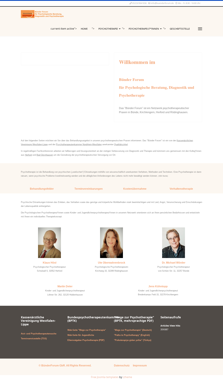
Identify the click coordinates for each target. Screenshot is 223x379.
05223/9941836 (139, 3)
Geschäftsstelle (180, 28)
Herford (28, 155)
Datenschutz (122, 365)
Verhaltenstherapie (181, 188)
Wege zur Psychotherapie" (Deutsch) (133, 330)
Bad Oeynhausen (45, 155)
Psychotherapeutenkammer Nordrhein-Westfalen (79, 144)
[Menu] (200, 28)
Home (84, 28)
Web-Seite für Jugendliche (80, 335)
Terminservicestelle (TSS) (34, 338)
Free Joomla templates (105, 377)
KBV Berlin (163, 176)
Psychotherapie (108, 28)
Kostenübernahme (134, 188)
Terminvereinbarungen (88, 188)
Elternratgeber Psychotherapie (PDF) (85, 340)
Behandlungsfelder (42, 188)
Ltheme (127, 377)
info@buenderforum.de (162, 3)
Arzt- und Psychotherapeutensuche (38, 333)
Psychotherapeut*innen (144, 28)
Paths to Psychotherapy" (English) (132, 335)
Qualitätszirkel (121, 144)
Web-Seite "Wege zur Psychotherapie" (86, 330)
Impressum (140, 365)
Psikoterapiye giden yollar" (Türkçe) (133, 340)
